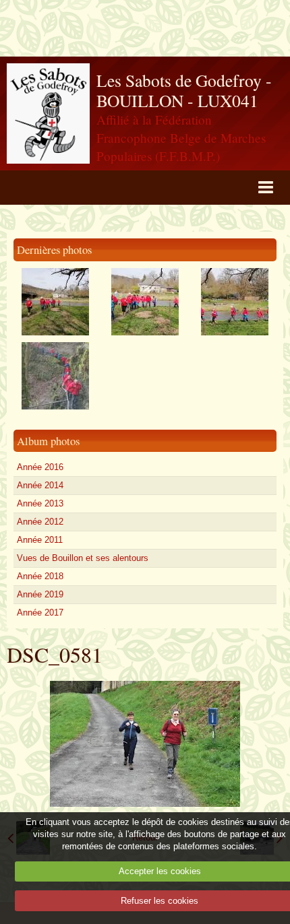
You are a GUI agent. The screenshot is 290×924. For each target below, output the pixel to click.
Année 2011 (40, 540)
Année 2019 (40, 594)
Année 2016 (40, 467)
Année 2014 (40, 485)
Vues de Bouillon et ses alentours (82, 558)
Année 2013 (40, 503)
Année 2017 (40, 612)
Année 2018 (40, 576)
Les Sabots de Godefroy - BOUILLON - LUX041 (184, 90)
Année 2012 (40, 522)
